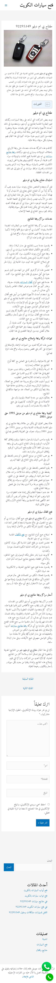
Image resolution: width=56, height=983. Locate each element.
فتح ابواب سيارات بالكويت (36, 896)
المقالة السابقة (28, 679)
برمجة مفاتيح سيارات (19, 626)
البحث (49, 861)
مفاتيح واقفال (41, 950)
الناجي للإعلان (28, 977)
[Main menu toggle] (6, 5)
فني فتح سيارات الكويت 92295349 (31, 907)
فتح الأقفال (19, 535)
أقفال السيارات (26, 282)
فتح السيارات (42, 945)
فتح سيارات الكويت (36, 5)
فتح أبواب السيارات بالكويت (35, 890)
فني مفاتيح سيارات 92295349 (33, 901)
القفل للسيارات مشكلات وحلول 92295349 (28, 912)
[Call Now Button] (49, 977)
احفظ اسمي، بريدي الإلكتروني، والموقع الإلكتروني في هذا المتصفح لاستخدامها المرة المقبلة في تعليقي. (28, 809)
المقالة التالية (28, 688)
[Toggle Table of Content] (46, 104)
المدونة (44, 939)
